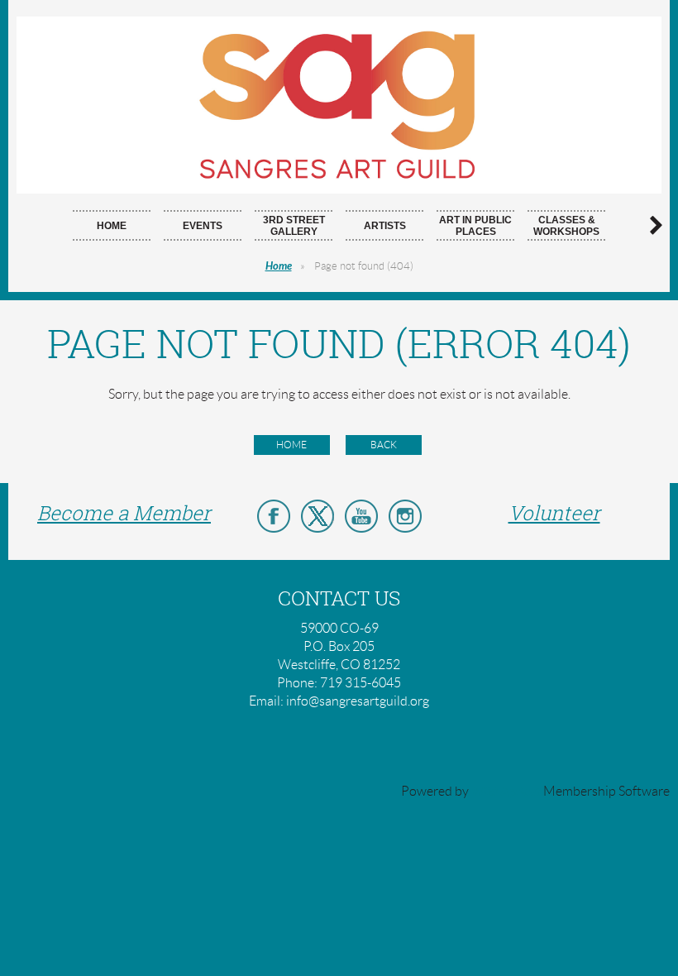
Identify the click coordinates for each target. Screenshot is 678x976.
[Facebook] (273, 516)
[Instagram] (405, 516)
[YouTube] (361, 516)
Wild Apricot (506, 791)
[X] (317, 516)
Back (383, 444)
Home (278, 266)
